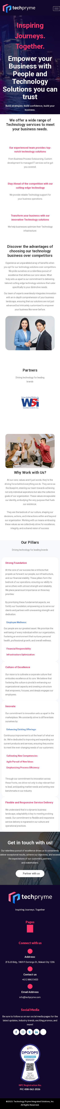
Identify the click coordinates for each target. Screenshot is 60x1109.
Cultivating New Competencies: (22, 756)
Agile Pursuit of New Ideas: (20, 761)
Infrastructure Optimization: (20, 654)
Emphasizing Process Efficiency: (23, 767)
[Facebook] (16, 1032)
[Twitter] (30, 1032)
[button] (30, 622)
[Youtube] (43, 1032)
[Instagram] (23, 1032)
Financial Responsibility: (18, 648)
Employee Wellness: (16, 622)
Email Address (30, 992)
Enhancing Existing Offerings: (21, 729)
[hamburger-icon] (56, 8)
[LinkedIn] (36, 1032)
